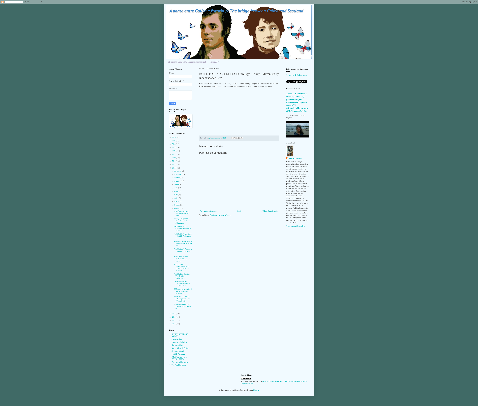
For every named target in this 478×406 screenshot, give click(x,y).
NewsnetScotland (178, 351)
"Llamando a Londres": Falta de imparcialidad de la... (182, 306)
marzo (176, 201)
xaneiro (177, 208)
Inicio (239, 211)
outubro (177, 177)
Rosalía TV (214, 61)
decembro (177, 171)
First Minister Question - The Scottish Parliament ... (182, 276)
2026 (174, 137)
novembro (178, 174)
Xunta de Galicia (177, 345)
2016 (174, 313)
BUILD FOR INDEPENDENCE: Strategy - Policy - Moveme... (181, 267)
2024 (174, 144)
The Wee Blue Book (179, 365)
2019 (174, 161)
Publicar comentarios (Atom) (220, 215)
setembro (177, 181)
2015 (174, 317)
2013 (174, 324)
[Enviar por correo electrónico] (232, 138)
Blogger (256, 390)
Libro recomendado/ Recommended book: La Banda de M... (182, 283)
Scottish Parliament (178, 354)
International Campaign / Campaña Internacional (187, 61)
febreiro (177, 205)
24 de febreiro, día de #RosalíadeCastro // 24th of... (181, 213)
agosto (176, 184)
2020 (174, 157)
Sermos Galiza (177, 339)
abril (176, 198)
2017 (174, 168)
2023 (174, 147)
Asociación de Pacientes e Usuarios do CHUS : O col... (183, 243)
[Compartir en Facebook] (239, 138)
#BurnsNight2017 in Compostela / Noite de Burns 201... (182, 228)
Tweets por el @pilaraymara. (296, 75)
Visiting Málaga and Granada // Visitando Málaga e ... (182, 220)
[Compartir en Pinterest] (241, 138)
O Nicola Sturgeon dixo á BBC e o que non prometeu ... (183, 291)
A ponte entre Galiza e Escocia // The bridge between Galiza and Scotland (236, 11)
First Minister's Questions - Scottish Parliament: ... (183, 236)
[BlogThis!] (234, 138)
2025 (174, 140)
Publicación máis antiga (270, 211)
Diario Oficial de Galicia (180, 348)
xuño (176, 191)
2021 (174, 154)
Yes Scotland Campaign (180, 362)
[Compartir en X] (237, 138)
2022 (174, 151)
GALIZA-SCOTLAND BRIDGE (180, 335)
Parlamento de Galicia (179, 342)
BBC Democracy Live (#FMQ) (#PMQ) (179, 358)
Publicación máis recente (208, 211)
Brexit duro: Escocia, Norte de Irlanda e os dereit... (182, 258)
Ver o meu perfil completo (295, 226)
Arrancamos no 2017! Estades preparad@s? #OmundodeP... (182, 298)
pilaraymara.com (295, 158)
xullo (176, 188)
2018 (174, 164)
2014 (174, 320)
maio (176, 194)
